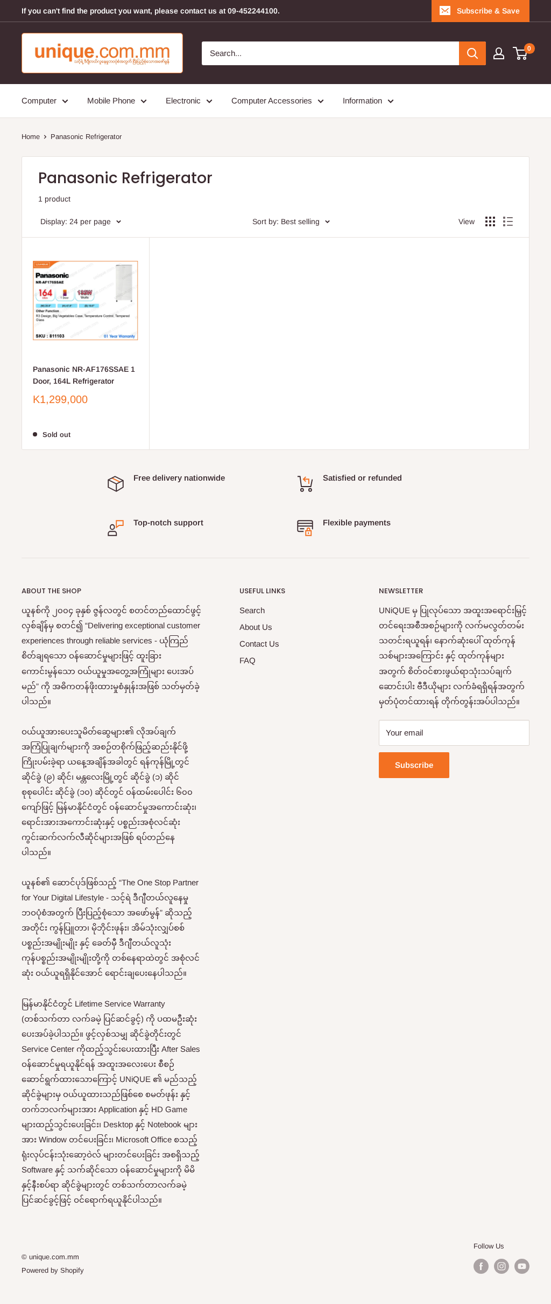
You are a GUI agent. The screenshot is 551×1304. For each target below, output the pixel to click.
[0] (520, 53)
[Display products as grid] (490, 221)
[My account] (498, 53)
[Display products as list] (508, 221)
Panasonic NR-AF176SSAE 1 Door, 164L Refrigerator (84, 375)
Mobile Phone (111, 100)
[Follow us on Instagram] (501, 1266)
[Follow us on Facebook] (481, 1266)
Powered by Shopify (53, 1270)
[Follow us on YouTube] (521, 1266)
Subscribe (414, 764)
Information (362, 100)
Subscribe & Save (488, 10)
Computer (39, 100)
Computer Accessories (271, 100)
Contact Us (259, 643)
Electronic (183, 100)
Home (31, 137)
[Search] (472, 53)
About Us (255, 627)
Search (252, 610)
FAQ (247, 660)
